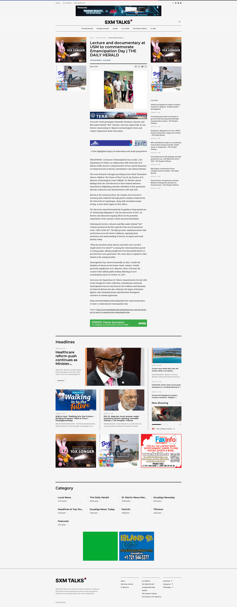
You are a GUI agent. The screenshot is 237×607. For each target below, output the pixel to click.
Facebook (166, 581)
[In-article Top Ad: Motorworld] (118, 115)
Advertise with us (127, 584)
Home (91, 38)
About (123, 581)
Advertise (58, 3)
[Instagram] (178, 3)
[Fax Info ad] (136, 546)
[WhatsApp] (180, 3)
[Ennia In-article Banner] (118, 323)
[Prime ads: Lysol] (71, 50)
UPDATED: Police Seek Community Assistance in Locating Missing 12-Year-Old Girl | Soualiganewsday (166, 386)
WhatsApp (167, 587)
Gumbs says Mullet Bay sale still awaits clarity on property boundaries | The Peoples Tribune (166, 370)
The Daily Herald (87, 28)
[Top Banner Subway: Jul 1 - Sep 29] (118, 11)
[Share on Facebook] (139, 66)
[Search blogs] (173, 2)
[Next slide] (180, 403)
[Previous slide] (177, 403)
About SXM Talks (67, 3)
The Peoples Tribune (140, 28)
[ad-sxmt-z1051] (71, 78)
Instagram (167, 584)
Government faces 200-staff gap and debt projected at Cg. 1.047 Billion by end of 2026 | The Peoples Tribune (166, 159)
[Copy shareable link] (135, 66)
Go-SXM (153, 28)
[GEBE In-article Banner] (118, 143)
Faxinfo (115, 28)
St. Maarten (125, 587)
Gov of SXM (125, 28)
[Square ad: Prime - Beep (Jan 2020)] (100, 546)
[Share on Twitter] (142, 66)
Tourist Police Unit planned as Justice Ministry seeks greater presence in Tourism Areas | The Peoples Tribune (165, 182)
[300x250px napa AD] (161, 451)
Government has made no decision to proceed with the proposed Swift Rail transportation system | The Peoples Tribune (165, 120)
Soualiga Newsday (103, 28)
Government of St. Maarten (151, 597)
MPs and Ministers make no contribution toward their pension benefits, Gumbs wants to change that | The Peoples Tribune (166, 146)
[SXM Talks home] (118, 21)
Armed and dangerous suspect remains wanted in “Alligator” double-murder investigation (165, 107)
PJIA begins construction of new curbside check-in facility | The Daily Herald (165, 171)
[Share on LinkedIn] (145, 66)
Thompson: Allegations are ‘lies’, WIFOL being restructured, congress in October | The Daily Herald (166, 133)
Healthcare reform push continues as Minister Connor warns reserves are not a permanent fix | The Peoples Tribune (68, 358)
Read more (61, 380)
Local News (107, 60)
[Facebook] (175, 3)
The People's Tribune (149, 594)
